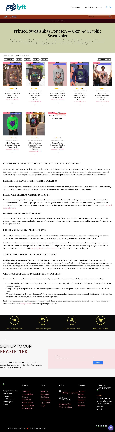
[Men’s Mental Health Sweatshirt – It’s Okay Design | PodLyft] (57, 74)
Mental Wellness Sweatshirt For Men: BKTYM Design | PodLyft (35, 146)
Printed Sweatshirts (13, 91)
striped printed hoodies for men (44, 248)
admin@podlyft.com (70, 393)
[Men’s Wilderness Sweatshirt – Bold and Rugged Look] (12, 123)
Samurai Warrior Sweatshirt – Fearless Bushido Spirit (57, 145)
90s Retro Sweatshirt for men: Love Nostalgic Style (12, 95)
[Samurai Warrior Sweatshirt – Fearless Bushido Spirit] (57, 123)
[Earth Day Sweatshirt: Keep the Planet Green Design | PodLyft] (35, 74)
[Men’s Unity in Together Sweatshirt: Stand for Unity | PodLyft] (102, 74)
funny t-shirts (25, 304)
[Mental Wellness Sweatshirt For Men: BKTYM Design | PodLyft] (35, 123)
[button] (110, 16)
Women (13, 17)
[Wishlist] (107, 7)
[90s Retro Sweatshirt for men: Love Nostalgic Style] (12, 74)
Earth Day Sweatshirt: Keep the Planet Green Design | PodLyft (35, 96)
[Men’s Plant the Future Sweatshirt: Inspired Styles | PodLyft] (79, 74)
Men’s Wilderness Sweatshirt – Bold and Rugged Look (12, 145)
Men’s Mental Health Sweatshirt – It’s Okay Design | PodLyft (57, 95)
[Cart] (110, 7)
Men (5, 17)
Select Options (12, 103)
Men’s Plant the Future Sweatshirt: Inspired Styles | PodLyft (79, 96)
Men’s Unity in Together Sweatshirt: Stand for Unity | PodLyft (102, 96)
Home (5, 55)
